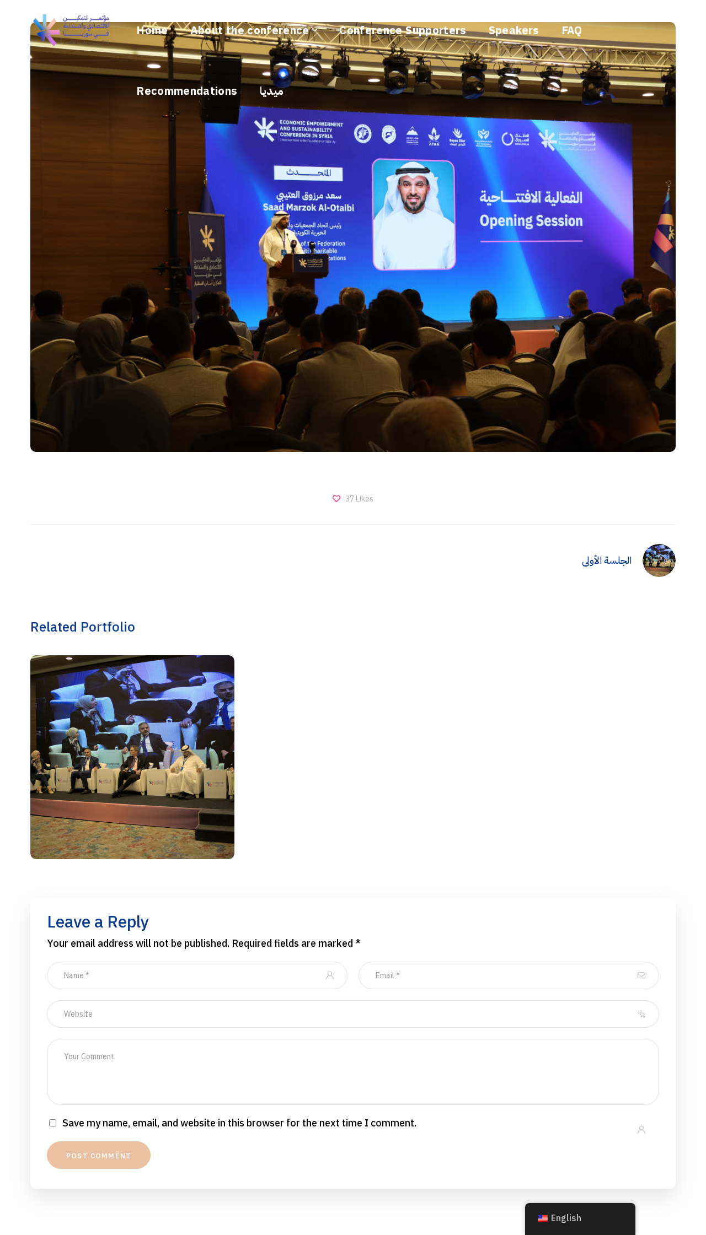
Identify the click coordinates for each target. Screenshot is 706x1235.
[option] (132, 765)
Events (132, 782)
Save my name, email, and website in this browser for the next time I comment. (239, 1123)
